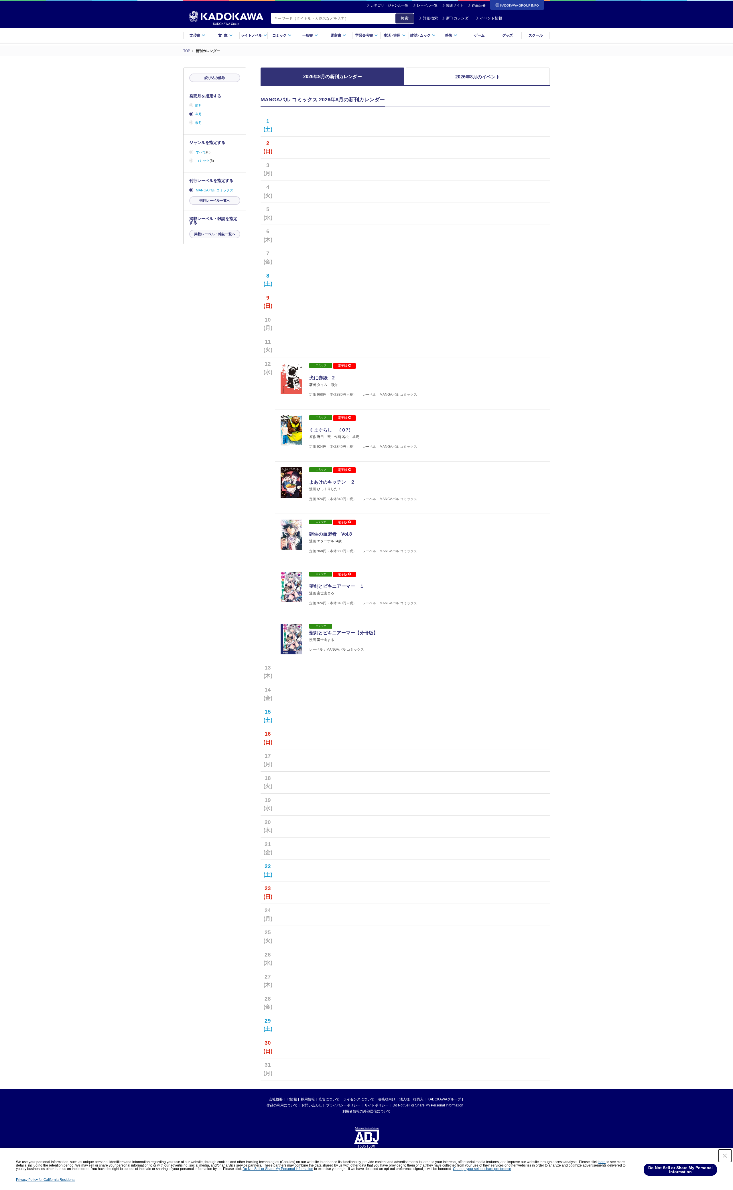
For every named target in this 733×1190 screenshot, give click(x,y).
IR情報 (292, 1099)
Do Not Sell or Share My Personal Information (428, 1105)
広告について (329, 1099)
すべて (201, 152)
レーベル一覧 (427, 5)
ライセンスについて (358, 1099)
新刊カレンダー (459, 18)
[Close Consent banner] (725, 1155)
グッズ (507, 35)
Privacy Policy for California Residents (45, 1180)
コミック (203, 161)
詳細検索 (430, 18)
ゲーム (479, 35)
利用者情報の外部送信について (366, 1111)
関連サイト (454, 5)
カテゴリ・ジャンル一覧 (389, 5)
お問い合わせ (312, 1105)
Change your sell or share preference (482, 1169)
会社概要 (276, 1099)
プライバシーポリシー (343, 1105)
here (602, 1162)
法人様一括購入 (411, 1099)
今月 (198, 114)
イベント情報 (491, 18)
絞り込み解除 (214, 78)
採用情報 (308, 1099)
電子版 (343, 365)
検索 (405, 18)
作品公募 (479, 5)
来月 (198, 123)
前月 (198, 106)
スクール (536, 35)
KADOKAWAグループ (444, 1099)
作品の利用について (282, 1105)
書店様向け (386, 1099)
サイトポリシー (376, 1105)
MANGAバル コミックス (214, 190)
